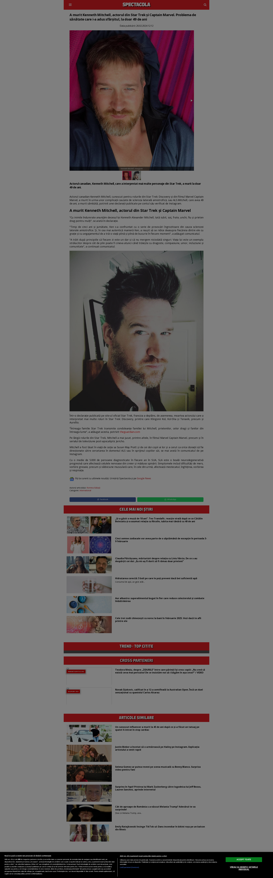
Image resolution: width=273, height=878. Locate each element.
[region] (136, 865)
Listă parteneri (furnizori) (129, 867)
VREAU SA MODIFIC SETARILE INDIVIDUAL (244, 868)
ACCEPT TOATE (244, 859)
